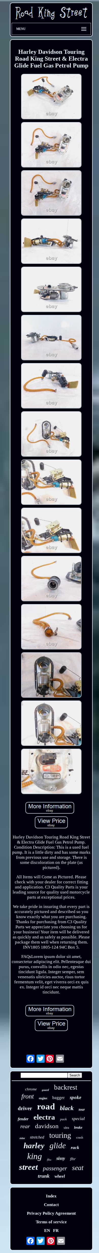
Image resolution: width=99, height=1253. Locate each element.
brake (78, 1127)
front (27, 1096)
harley (34, 1145)
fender (23, 1119)
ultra (66, 1127)
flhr (73, 1159)
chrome (31, 1089)
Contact (51, 1204)
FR (56, 1230)
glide (58, 1145)
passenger (55, 1168)
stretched (37, 1137)
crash (79, 1137)
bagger (58, 1097)
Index (51, 1196)
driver (25, 1108)
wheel (60, 1176)
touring (60, 1135)
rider (22, 1138)
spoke (75, 1097)
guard (45, 1089)
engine (43, 1098)
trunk (44, 1176)
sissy (60, 1158)
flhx (49, 1159)
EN (47, 1230)
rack (75, 1147)
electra (44, 1117)
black (67, 1108)
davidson (47, 1126)
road (46, 1106)
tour (82, 1109)
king (34, 1156)
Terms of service (51, 1222)
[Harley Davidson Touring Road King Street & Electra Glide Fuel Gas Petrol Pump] (51, 97)
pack (63, 1119)
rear (25, 1126)
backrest (65, 1087)
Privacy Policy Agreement (51, 1213)
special (78, 1118)
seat (78, 1168)
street (28, 1167)
